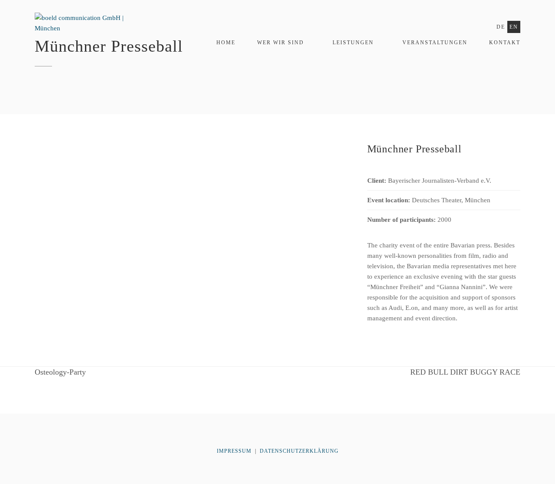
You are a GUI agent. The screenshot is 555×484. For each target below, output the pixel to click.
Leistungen (353, 43)
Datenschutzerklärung (299, 451)
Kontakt (504, 43)
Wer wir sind (280, 43)
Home (225, 43)
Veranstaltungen (434, 43)
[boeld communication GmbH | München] (88, 27)
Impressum (235, 451)
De (500, 27)
